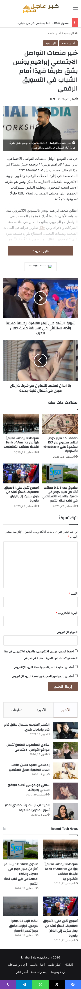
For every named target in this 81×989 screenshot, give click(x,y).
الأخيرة (41, 710)
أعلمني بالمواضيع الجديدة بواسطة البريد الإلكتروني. (42, 676)
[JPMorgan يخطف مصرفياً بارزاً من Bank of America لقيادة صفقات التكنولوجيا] (21, 424)
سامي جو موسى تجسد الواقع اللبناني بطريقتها (29, 787)
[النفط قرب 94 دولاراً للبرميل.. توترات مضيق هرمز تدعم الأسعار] (20, 906)
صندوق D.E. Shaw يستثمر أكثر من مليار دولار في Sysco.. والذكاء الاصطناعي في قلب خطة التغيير (60, 494)
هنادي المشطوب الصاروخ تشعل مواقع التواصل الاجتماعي (28, 747)
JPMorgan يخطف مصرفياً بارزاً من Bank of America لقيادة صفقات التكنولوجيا (21, 442)
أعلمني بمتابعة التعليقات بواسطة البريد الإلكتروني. (43, 667)
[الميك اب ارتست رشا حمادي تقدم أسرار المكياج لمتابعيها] (65, 811)
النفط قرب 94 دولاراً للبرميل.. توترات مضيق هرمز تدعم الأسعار (23, 926)
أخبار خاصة (54, 33)
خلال (42, 227)
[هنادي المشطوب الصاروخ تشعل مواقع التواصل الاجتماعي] (65, 750)
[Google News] (41, 266)
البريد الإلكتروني (67, 613)
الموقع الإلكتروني (67, 632)
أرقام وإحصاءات (17, 964)
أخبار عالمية (37, 964)
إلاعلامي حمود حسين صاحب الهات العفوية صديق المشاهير (29, 767)
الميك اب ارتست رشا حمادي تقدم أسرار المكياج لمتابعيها (27, 807)
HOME (69, 964)
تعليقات (16, 710)
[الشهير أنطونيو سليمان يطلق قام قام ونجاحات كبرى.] (65, 730)
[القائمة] (75, 11)
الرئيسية (69, 33)
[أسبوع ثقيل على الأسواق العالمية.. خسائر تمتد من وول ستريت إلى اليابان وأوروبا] (21, 474)
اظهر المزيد (42, 251)
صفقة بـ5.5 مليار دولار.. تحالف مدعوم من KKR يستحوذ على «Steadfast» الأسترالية (60, 444)
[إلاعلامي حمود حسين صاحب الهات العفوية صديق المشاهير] (65, 770)
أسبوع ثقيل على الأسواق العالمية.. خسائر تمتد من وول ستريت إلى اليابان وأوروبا (21, 494)
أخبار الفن (22, 972)
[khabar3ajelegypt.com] (40, 9)
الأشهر (65, 710)
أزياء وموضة (58, 972)
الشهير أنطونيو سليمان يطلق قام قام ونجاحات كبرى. (27, 727)
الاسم (73, 593)
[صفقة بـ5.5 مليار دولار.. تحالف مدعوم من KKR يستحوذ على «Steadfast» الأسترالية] (60, 424)
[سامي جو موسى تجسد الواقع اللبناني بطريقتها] (65, 791)
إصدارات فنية (39, 972)
